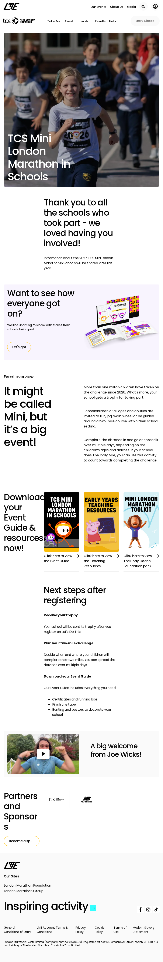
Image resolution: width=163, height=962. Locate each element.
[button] (43, 754)
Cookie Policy (99, 929)
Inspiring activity (46, 906)
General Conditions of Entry (17, 929)
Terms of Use (120, 929)
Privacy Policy (81, 929)
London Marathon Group (24, 891)
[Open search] (143, 6)
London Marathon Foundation (27, 885)
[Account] (155, 6)
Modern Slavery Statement (144, 929)
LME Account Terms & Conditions (52, 929)
